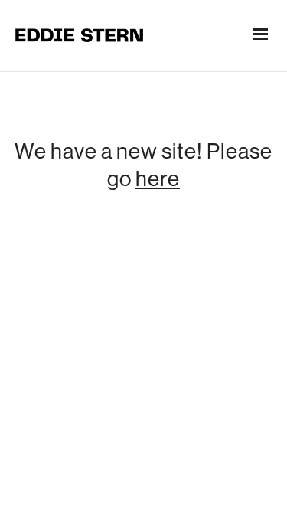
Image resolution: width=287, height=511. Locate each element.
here (157, 178)
